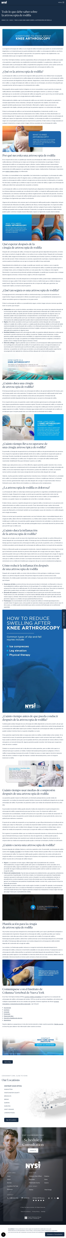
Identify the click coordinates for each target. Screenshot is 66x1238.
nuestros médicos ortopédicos (32, 997)
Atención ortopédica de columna (13, 1018)
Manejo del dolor (8, 1016)
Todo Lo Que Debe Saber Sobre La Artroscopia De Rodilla (33, 20)
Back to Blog (8, 1062)
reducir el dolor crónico (11, 171)
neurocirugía (7, 1007)
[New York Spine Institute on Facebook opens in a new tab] (52, 1198)
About (8, 1179)
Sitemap (43, 1211)
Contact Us (33, 1150)
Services (9, 1183)
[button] (3, 1234)
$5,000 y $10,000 (15, 851)
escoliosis (6, 1010)
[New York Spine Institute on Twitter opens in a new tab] (55, 1198)
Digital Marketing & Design (34, 1217)
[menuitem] (49, 1198)
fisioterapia (7, 1014)
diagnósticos (7, 1020)
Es (7, 20)
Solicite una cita (58, 1024)
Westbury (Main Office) (13, 1086)
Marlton (7, 1106)
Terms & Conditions (26, 1211)
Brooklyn (7, 1096)
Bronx (6, 1099)
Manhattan (8, 1089)
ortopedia (6, 1012)
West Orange (9, 1109)
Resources (9, 1189)
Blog (11, 20)
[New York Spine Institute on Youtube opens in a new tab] (58, 1198)
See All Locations (11, 1120)
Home (3, 20)
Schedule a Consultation (54, 1234)
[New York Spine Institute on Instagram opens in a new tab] (49, 1198)
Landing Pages (9, 1113)
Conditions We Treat (12, 1186)
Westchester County (12, 1093)
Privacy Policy (36, 1211)
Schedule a (33, 1140)
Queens (6, 1103)
